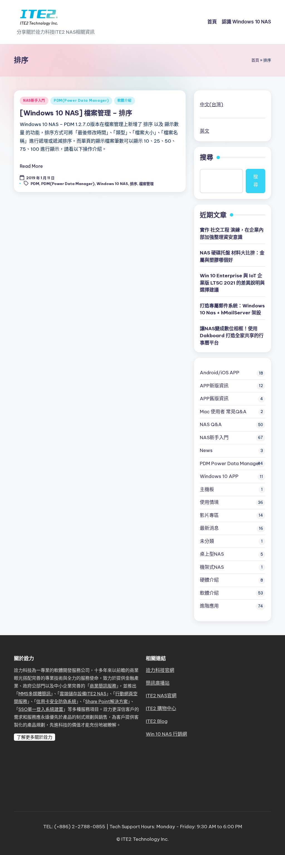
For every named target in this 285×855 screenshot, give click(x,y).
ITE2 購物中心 (161, 708)
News (206, 450)
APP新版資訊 (214, 386)
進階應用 (209, 606)
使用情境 (209, 502)
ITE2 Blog (157, 721)
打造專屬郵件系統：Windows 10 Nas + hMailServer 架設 (232, 309)
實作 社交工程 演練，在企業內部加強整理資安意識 (232, 233)
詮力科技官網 (160, 670)
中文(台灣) (211, 104)
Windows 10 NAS (112, 183)
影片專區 (209, 515)
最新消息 (209, 528)
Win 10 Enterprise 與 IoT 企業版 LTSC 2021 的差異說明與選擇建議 (232, 283)
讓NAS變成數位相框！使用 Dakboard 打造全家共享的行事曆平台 (232, 336)
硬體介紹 (209, 580)
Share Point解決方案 (106, 701)
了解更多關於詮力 (34, 737)
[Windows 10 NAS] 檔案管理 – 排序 (76, 113)
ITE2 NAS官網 (161, 696)
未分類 (207, 541)
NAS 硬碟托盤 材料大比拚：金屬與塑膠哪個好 (232, 256)
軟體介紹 (124, 100)
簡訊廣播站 (157, 683)
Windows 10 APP (219, 476)
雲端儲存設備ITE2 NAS (83, 693)
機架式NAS (212, 567)
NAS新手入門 (34, 100)
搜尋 (206, 157)
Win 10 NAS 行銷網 (166, 734)
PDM (35, 183)
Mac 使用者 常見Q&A (223, 412)
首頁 (255, 60)
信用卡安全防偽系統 (56, 701)
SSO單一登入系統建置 (40, 709)
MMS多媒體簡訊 (34, 693)
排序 (133, 183)
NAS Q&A (211, 424)
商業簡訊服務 (103, 686)
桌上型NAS (212, 554)
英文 (204, 131)
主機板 (207, 489)
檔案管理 (146, 183)
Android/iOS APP (219, 373)
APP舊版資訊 (214, 398)
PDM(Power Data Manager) (81, 100)
